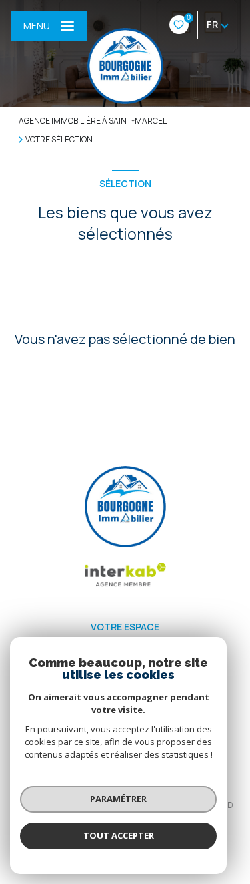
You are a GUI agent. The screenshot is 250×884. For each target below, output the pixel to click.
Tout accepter (118, 835)
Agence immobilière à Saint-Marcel (93, 120)
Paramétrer (118, 799)
